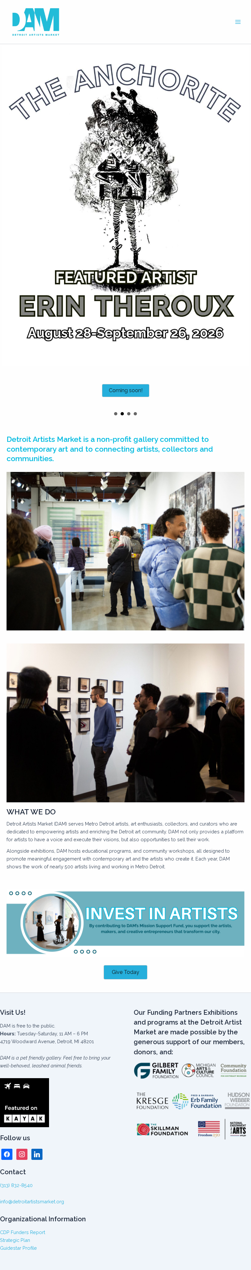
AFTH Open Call (128, 408)
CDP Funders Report (22, 1232)
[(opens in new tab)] (125, 916)
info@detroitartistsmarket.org (32, 1201)
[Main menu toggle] (237, 21)
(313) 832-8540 (16, 1185)
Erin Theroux (122, 408)
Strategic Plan (15, 1240)
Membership (135, 408)
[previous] (8, 223)
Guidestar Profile (18, 1248)
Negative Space (115, 408)
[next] (242, 223)
